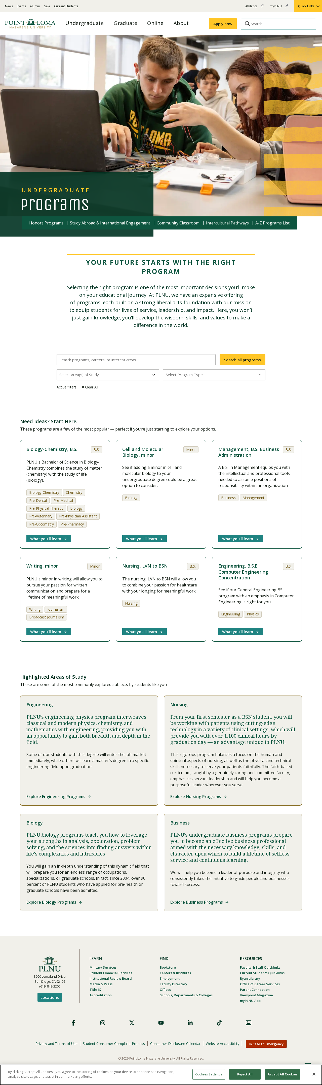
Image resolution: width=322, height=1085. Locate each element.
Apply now (222, 23)
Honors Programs (46, 223)
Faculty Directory (173, 984)
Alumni (35, 6)
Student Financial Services (111, 973)
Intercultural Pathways (227, 223)
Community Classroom (178, 223)
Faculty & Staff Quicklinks (260, 967)
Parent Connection (255, 989)
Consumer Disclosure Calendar (175, 1043)
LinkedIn (190, 1023)
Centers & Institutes (175, 973)
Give (47, 6)
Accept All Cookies (282, 1074)
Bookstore (168, 967)
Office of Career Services (260, 984)
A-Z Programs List (272, 223)
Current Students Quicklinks (262, 973)
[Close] (313, 1073)
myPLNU (276, 8)
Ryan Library (250, 978)
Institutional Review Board (111, 978)
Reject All (245, 1074)
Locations (50, 997)
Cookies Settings (208, 1074)
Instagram (103, 1023)
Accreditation (101, 995)
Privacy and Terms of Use (56, 1043)
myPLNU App (250, 1000)
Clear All (91, 387)
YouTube (161, 1023)
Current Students (66, 6)
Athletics (251, 8)
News (9, 6)
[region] (161, 1074)
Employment (170, 978)
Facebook (73, 1023)
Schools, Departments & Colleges (186, 995)
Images (249, 1023)
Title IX (95, 989)
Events (21, 6)
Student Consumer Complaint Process (114, 1043)
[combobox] (108, 374)
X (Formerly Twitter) (132, 1023)
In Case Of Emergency (266, 1044)
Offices (165, 989)
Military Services (103, 967)
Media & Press (101, 984)
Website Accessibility (222, 1043)
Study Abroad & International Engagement (110, 223)
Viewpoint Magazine (256, 995)
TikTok (219, 1023)
